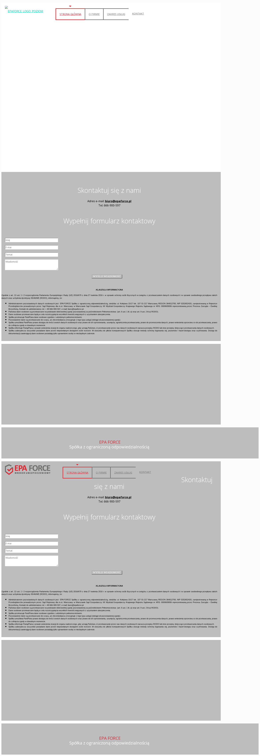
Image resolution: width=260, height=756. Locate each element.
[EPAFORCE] (24, 11)
